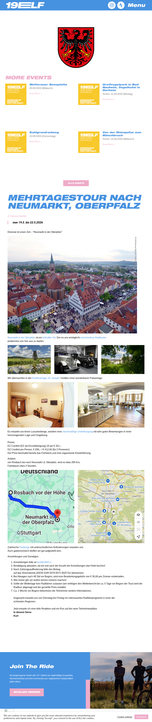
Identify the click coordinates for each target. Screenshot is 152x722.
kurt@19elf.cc (44, 562)
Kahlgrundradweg (44, 133)
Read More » (35, 93)
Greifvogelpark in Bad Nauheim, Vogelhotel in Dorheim (121, 88)
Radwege (24, 547)
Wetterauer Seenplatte (48, 85)
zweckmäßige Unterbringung (77, 431)
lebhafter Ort (49, 337)
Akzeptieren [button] (141, 717)
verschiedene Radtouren (93, 337)
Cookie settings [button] (124, 717)
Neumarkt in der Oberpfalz (21, 337)
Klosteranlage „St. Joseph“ (46, 378)
